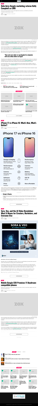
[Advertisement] (19, 344)
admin (6, 14)
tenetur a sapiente (28, 60)
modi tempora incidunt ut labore (11, 42)
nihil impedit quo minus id (10, 72)
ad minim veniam (14, 64)
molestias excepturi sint (17, 47)
